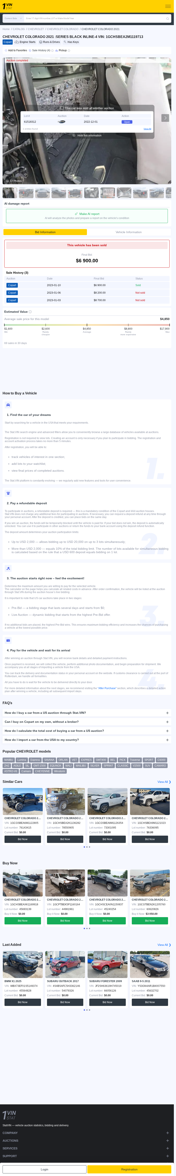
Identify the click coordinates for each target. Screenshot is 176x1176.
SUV (147, 765)
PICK (123, 759)
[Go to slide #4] (59, 192)
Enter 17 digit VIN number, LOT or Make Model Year (50, 18)
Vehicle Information (129, 232)
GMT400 (101, 759)
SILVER (94, 765)
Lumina (21, 759)
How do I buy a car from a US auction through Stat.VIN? (45, 712)
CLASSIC (123, 765)
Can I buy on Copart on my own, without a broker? (42, 721)
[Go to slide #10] (156, 192)
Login (44, 1169)
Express (35, 759)
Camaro (26, 771)
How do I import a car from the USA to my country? (42, 739)
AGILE (17, 765)
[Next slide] (165, 118)
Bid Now (22, 839)
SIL (27, 765)
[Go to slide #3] (42, 192)
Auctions (10, 1140)
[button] (13, 18)
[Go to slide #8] (124, 192)
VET (74, 759)
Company (10, 1133)
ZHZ (6, 765)
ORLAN (63, 759)
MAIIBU (8, 759)
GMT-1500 (39, 765)
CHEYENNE (42, 771)
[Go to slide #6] (91, 192)
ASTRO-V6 (10, 771)
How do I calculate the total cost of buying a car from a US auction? (54, 730)
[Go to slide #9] (140, 192)
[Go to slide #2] (26, 192)
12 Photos (16, 181)
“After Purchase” (107, 688)
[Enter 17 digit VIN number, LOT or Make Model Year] (167, 18)
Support (10, 1156)
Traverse (135, 759)
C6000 (161, 759)
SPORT (148, 759)
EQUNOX (55, 765)
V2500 (137, 765)
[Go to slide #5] (75, 192)
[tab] (84, 847)
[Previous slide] (8, 118)
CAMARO (160, 765)
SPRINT (108, 765)
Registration (129, 1169)
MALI (68, 765)
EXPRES (86, 759)
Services (10, 1148)
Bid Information (45, 232)
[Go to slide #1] (10, 192)
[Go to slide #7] (107, 192)
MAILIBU (81, 765)
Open (127, 121)
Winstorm (59, 771)
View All (147, 128)
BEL (112, 759)
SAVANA (49, 759)
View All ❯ (164, 781)
